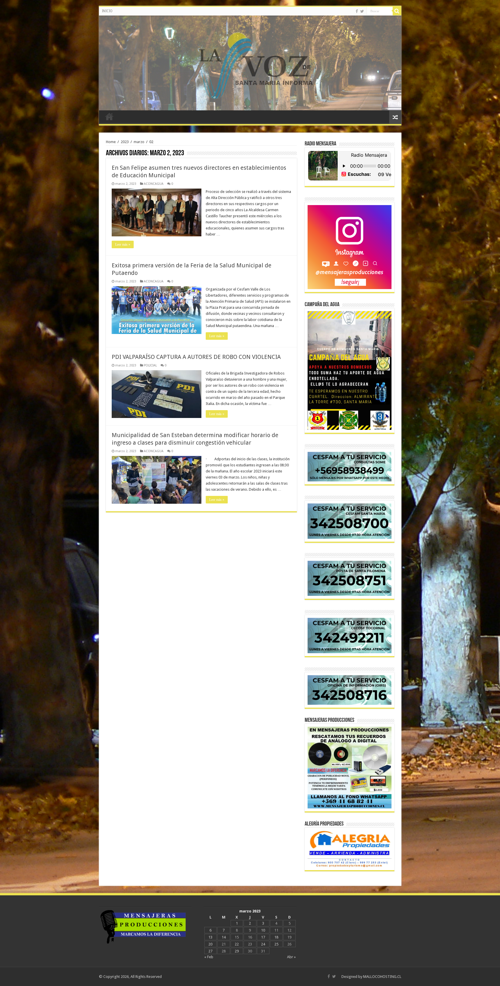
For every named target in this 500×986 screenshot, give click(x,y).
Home (111, 142)
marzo (139, 142)
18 (276, 937)
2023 (125, 142)
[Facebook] (357, 11)
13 (210, 937)
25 (276, 944)
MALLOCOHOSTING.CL (382, 976)
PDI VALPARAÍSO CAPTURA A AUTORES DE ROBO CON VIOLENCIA (196, 356)
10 (263, 930)
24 (263, 944)
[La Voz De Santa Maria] (250, 63)
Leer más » (122, 244)
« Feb (208, 957)
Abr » (291, 957)
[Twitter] (362, 11)
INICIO (107, 11)
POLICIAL (150, 365)
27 (210, 951)
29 (237, 951)
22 (237, 944)
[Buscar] (397, 11)
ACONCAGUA (153, 184)
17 (263, 937)
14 (224, 937)
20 (210, 944)
